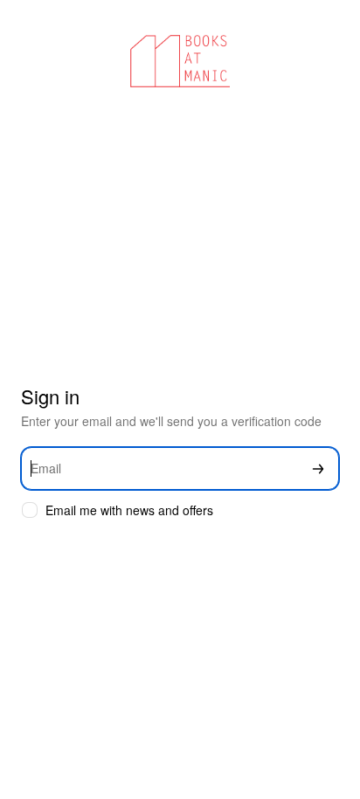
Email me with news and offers (129, 510)
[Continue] (318, 468)
